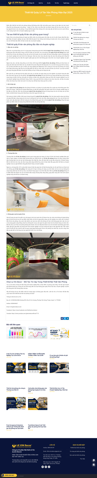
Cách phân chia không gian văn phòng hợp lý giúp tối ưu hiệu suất (37, 365)
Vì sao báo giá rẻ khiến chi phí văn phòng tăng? (59, 342)
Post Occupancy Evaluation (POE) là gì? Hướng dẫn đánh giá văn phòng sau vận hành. (15, 389)
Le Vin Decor (12, 284)
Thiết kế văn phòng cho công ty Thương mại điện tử (15, 364)
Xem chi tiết (8, 345)
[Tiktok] (49, 429)
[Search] (89, 25)
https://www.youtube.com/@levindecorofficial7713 (25, 313)
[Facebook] (42, 429)
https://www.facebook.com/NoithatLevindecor (24, 310)
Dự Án (48, 3)
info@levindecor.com (15, 307)
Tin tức (58, 3)
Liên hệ (77, 3)
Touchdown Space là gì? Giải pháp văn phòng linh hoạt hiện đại (37, 389)
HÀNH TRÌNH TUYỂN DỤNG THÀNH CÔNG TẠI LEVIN (36, 342)
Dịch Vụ (39, 3)
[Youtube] (46, 429)
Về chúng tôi (29, 3)
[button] (62, 318)
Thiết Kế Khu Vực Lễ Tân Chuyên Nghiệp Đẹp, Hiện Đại (59, 364)
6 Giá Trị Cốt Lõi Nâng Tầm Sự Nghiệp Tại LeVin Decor (15, 342)
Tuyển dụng (68, 3)
